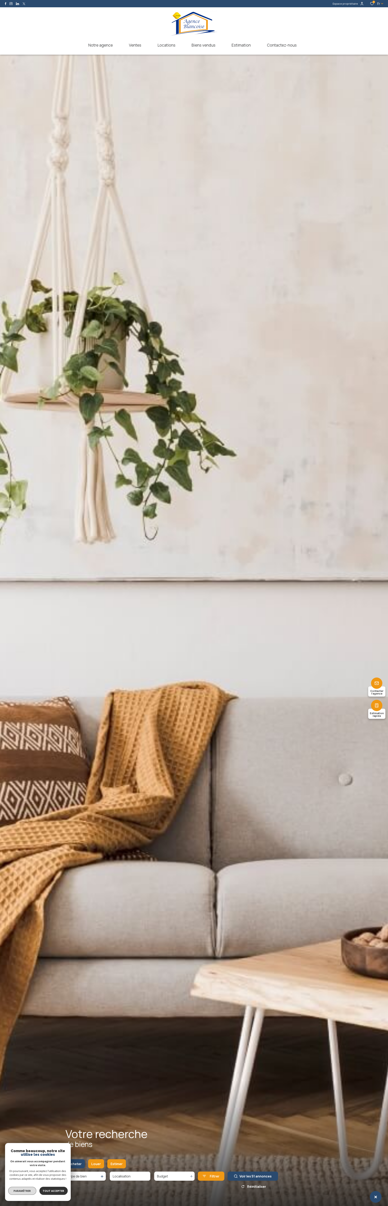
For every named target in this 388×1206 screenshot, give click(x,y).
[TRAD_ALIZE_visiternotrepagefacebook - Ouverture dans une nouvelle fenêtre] (5, 3)
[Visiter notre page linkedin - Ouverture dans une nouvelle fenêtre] (17, 3)
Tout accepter (53, 1191)
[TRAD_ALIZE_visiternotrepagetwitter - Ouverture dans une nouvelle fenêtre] (23, 3)
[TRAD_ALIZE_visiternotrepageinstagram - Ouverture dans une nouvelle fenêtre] (11, 3)
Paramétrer (22, 1191)
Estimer (117, 1164)
